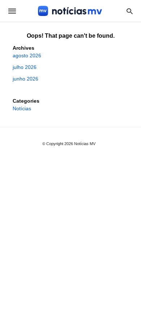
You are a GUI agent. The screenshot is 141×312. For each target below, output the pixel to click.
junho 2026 (25, 79)
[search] (129, 11)
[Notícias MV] (70, 10)
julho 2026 (25, 67)
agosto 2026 (27, 55)
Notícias (22, 108)
